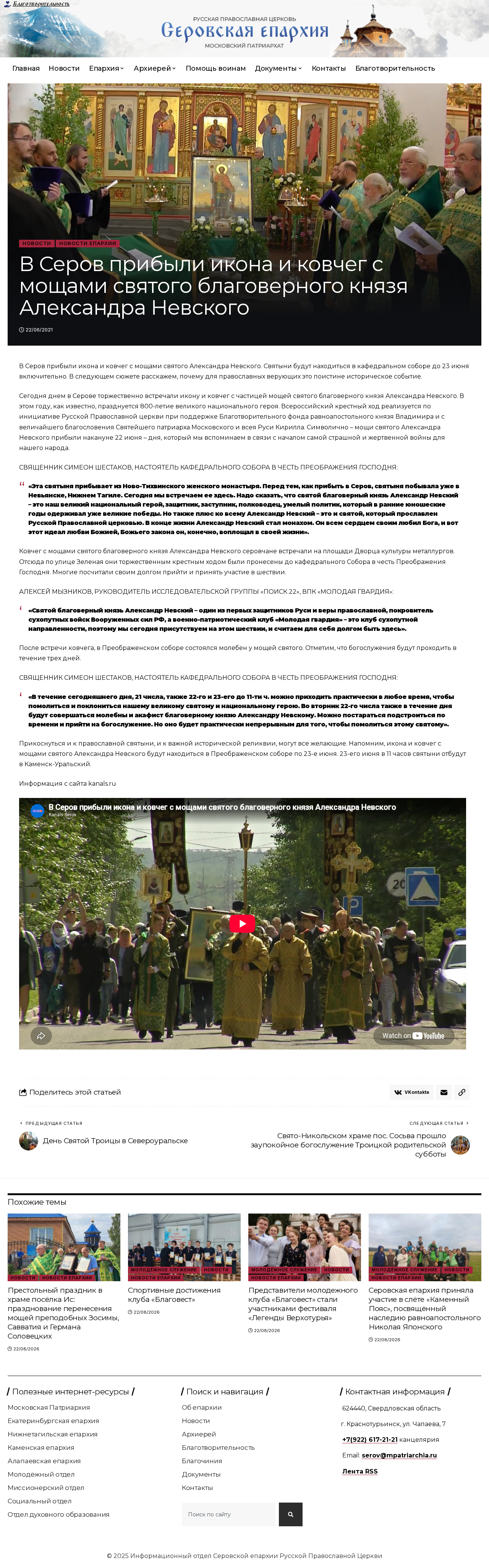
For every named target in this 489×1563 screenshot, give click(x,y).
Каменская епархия (41, 1447)
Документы (201, 1474)
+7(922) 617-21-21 (370, 1439)
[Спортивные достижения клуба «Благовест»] (184, 1247)
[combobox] (229, 1514)
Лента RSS (360, 1471)
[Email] (444, 1092)
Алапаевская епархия (44, 1461)
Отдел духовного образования (59, 1514)
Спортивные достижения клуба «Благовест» (174, 1295)
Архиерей (199, 1434)
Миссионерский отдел (46, 1488)
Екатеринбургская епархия (53, 1421)
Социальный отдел (40, 1501)
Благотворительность (41, 4)
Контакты (197, 1488)
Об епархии (202, 1407)
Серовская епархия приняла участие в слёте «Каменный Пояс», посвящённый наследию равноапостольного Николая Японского (425, 1308)
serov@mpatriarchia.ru (399, 1455)
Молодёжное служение (164, 1269)
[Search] (291, 1514)
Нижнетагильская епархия (53, 1434)
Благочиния (202, 1461)
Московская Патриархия (49, 1407)
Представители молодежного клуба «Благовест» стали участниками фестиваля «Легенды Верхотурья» (303, 1304)
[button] (462, 1092)
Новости (37, 243)
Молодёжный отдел (41, 1474)
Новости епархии (88, 243)
